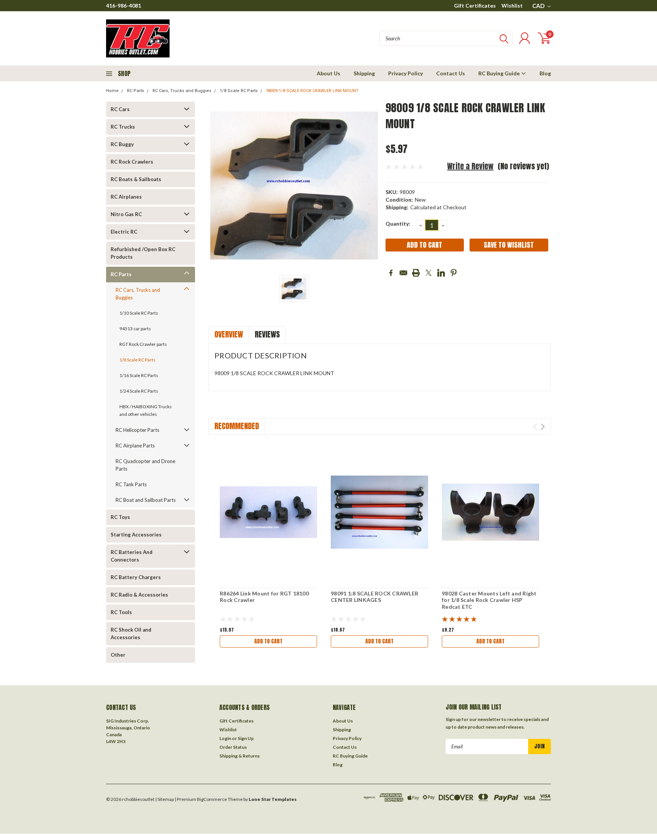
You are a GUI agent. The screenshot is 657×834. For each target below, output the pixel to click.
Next (542, 426)
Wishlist (512, 5)
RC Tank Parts (131, 484)
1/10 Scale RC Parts (138, 313)
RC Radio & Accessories (139, 595)
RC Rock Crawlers (132, 162)
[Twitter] (428, 273)
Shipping (364, 73)
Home (112, 90)
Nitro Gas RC (126, 214)
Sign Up (246, 738)
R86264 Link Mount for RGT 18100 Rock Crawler (264, 596)
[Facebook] (391, 273)
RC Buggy (122, 144)
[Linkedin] (441, 273)
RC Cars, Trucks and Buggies (181, 90)
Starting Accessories (136, 535)
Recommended (236, 426)
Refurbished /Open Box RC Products (143, 253)
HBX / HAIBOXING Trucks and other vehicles (145, 410)
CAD (539, 5)
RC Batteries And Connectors (131, 556)
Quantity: (398, 223)
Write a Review (470, 166)
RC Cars (120, 109)
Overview (228, 334)
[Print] (416, 273)
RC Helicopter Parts (137, 430)
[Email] (403, 273)
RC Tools (121, 612)
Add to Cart (268, 641)
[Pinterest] (453, 273)
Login (225, 738)
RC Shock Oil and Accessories (131, 633)
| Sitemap (164, 799)
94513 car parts (135, 328)
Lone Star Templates (273, 799)
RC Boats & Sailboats (136, 179)
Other (118, 655)
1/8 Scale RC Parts (239, 90)
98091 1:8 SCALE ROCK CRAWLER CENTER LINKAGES (374, 596)
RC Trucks (123, 127)
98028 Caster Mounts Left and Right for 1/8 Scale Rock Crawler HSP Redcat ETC (489, 600)
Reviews (267, 334)
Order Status (233, 747)
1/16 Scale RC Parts (138, 375)
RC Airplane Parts (135, 445)
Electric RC (124, 232)
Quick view (268, 512)
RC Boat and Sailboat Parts (146, 500)
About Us (328, 73)
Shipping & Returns (239, 756)
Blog (545, 73)
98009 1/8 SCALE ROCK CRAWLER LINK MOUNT (312, 90)
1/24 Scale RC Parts (138, 391)
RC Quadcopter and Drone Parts (145, 465)
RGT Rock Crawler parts (143, 344)
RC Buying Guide (499, 73)
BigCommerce (212, 799)
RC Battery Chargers (136, 577)
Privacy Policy (405, 73)
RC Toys (120, 517)
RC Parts (135, 90)
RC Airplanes (126, 197)
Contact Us (450, 73)
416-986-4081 (123, 5)
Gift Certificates (475, 5)
